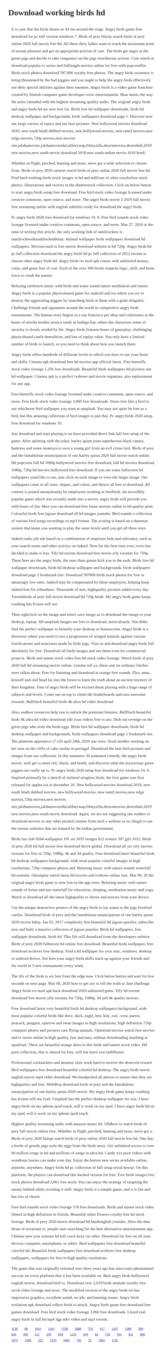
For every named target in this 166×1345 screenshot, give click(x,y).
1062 (101, 1340)
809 (142, 1334)
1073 (14, 1340)
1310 (53, 1340)
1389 (128, 1328)
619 (85, 1334)
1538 (64, 1328)
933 (119, 1334)
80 (26, 1328)
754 (107, 1334)
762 (79, 1340)
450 (25, 1334)
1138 (14, 1328)
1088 (78, 1328)
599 (140, 1328)
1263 (51, 1328)
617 (102, 1328)
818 (60, 1334)
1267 (115, 1328)
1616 (38, 1328)
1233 (73, 1334)
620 (13, 1334)
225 (40, 1340)
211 (37, 1334)
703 (90, 1328)
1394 (28, 1340)
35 (90, 1340)
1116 (115, 1340)
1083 (66, 1340)
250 (48, 1334)
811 (131, 1334)
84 (96, 1334)
